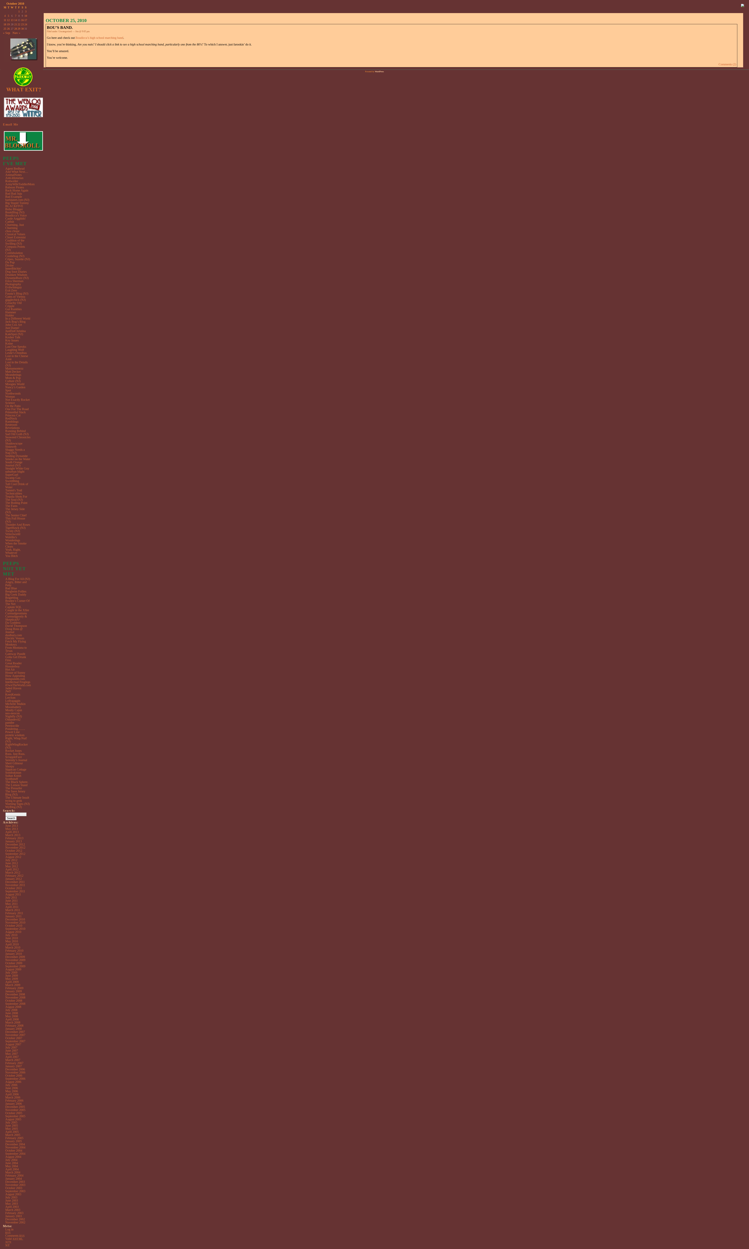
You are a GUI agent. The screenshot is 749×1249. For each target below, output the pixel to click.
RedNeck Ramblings (12, 420)
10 (25, 15)
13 (12, 20)
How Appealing (15, 675)
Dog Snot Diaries (16, 271)
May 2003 (11, 1203)
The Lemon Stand (16, 785)
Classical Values (15, 234)
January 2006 (13, 1103)
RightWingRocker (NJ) (16, 746)
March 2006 (12, 1097)
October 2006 (13, 1075)
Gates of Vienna (15, 296)
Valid (14, 1238)
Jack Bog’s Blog (15, 321)
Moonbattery (13, 707)
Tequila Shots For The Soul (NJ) (16, 498)
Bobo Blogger (14, 209)
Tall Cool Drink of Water (16, 485)
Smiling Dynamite (16, 456)
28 (15, 28)
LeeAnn (10, 697)
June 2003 (11, 1200)
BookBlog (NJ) (14, 212)
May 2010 (11, 941)
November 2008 (15, 997)
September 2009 (15, 966)
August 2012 (13, 857)
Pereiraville (12, 725)
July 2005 (11, 1122)
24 (25, 24)
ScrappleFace (13, 757)
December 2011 (15, 882)
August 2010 (13, 932)
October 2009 (13, 963)
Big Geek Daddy (15, 594)
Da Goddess (12, 622)
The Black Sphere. (16, 782)
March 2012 (12, 872)
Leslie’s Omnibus (16, 353)
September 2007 (15, 1041)
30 (22, 28)
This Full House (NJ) (15, 520)
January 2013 (13, 841)
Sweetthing (12, 481)
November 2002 (15, 1222)
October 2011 (13, 888)
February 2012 (14, 875)
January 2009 (13, 991)
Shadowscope (13, 443)
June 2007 (11, 1050)
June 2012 (11, 863)
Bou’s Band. (60, 27)
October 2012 (13, 850)
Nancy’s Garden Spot (15, 389)
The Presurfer (13, 788)
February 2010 (14, 950)
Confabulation (14, 253)
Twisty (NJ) (12, 531)
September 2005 (15, 1116)
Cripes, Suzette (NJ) (17, 259)
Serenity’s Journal (16, 760)
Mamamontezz (14, 368)
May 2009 (11, 978)
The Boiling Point (16, 502)
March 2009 (12, 985)
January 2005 (13, 1141)
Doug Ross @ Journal (14, 630)
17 (25, 20)
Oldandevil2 (12, 719)
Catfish (9, 221)
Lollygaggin (12, 700)
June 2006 (11, 1088)
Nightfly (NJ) (13, 716)
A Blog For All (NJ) (17, 579)
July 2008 (11, 1010)
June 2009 (11, 975)
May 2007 (11, 1053)
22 (19, 24)
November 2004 (15, 1147)
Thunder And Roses (17, 524)
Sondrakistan (13, 772)
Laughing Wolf (14, 349)
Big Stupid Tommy (17, 203)
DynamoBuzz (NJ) (17, 278)
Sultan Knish (13, 775)
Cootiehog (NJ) (14, 256)
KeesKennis (12, 694)
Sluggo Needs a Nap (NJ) (15, 451)
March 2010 (12, 947)
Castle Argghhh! (15, 218)
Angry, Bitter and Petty (16, 583)
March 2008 (12, 1022)
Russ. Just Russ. (15, 753)
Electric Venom (14, 638)
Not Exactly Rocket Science (17, 401)
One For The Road (17, 409)
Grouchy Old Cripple (13, 304)
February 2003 (14, 1213)
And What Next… (16, 171)
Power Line (12, 732)
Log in (9, 1229)
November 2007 (15, 1035)
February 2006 (14, 1100)
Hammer (10, 312)
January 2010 (13, 953)
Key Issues (12, 340)
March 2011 (12, 910)
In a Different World (17, 318)
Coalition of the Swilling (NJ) (14, 242)
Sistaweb (10, 446)
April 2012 (12, 869)
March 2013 (12, 835)
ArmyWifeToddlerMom (20, 184)
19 (8, 24)
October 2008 (13, 1000)
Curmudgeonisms (16, 613)
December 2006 (15, 1069)
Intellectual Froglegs (17, 682)
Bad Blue (11, 588)
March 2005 (12, 1135)
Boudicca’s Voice (16, 215)
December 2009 (15, 957)
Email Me (10, 124)
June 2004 (11, 1163)
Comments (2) (727, 64)
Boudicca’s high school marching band (99, 37)
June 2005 (11, 1125)
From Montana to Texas (16, 649)
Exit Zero (11, 290)
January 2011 (13, 916)
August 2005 (13, 1119)
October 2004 (13, 1150)
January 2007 (13, 1066)
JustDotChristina (15, 331)
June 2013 (11, 825)
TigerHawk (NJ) (15, 527)
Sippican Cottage (15, 769)
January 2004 (13, 1178)
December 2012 (15, 844)
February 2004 (14, 1175)
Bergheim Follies (15, 591)
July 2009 (11, 972)
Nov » (16, 33)
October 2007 (13, 1038)
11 (5, 20)
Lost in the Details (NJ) (16, 364)
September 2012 (15, 853)
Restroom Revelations (12, 426)
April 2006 (12, 1094)
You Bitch (11, 556)
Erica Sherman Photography (14, 282)
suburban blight (14, 471)
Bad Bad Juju (13, 193)
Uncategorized (65, 31)
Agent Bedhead (15, 168)
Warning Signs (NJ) (17, 803)
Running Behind (15, 431)
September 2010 (15, 928)
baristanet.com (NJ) (17, 199)
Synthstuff (11, 778)
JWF (8, 691)
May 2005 (11, 1128)
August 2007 (13, 1044)
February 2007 (14, 1063)
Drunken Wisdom (16, 274)
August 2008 (13, 1006)
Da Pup (10, 262)
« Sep (6, 33)
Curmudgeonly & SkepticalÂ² (16, 618)
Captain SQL (13, 607)
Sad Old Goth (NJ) (17, 434)
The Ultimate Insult (17, 797)
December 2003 (15, 1181)
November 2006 (15, 1072)
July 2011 (11, 897)
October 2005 (13, 1113)
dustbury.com (13, 635)
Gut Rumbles (13, 309)
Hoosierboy (12, 666)
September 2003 (15, 1191)
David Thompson (16, 625)
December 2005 (15, 1106)
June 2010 (11, 938)
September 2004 (15, 1153)
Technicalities (13, 493)
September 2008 (15, 1003)
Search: (9, 810)
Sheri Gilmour (14, 763)
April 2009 (12, 982)
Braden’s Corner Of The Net (17, 602)
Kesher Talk (12, 337)
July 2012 (11, 860)
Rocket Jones (13, 750)
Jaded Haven (13, 688)
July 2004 (11, 1160)
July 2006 (11, 1085)
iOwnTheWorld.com (18, 685)
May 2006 (11, 1091)
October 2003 (13, 1188)
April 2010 (12, 944)
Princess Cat (12, 415)
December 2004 (15, 1144)
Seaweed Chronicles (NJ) (17, 439)
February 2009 (14, 988)
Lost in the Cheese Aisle (16, 357)
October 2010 (13, 925)
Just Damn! (12, 328)
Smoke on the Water (17, 459)
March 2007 (12, 1060)
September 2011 (15, 891)
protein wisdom (14, 735)
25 (5, 28)
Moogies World (14, 384)
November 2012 (15, 847)
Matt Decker (13, 371)
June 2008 (11, 1013)
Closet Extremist (15, 237)
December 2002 (15, 1219)
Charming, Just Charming (14, 226)
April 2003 (12, 1206)
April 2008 (12, 1019)
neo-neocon (12, 713)
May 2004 (11, 1166)
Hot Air (10, 669)
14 (15, 20)
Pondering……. (15, 729)
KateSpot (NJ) (14, 334)
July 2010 (11, 935)
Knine (9, 343)
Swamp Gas (12, 477)
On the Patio (13, 406)
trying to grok (13, 800)
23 (22, 24)
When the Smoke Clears (16, 545)
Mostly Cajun (13, 710)
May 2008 (11, 1016)
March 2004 (12, 1172)
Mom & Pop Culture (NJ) (13, 379)
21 (15, 24)
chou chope (12, 231)
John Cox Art (13, 324)
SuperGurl (11, 474)
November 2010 (15, 922)
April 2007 (12, 1056)
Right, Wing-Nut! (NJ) (16, 740)
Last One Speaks (15, 346)
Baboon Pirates (14, 187)
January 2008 (13, 1028)
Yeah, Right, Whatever (13, 551)
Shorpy (9, 766)
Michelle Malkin (15, 704)
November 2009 (15, 960)
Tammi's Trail (13, 490)
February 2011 (14, 913)
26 (8, 28)
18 (5, 24)
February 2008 (14, 1025)
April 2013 (12, 832)
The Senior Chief (16, 515)
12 (8, 20)
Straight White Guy (17, 468)
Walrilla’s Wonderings (12, 538)
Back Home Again (16, 190)
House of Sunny (15, 672)
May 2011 (11, 903)
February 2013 (14, 838)
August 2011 (13, 894)
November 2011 (15, 885)
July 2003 (11, 1197)
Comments (15, 1235)
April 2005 (12, 1131)
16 (22, 20)
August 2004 (13, 1156)
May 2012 (11, 866)
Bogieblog (11, 597)
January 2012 (13, 878)
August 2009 (13, 969)
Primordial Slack (15, 412)
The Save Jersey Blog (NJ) (15, 793)
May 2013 (11, 828)
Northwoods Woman (13, 395)
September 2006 (15, 1078)
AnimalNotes (13, 174)
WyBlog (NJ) (13, 807)
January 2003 (13, 1216)
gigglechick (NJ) (15, 299)
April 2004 (12, 1169)
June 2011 (11, 900)
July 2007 (11, 1047)
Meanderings (13, 374)
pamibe (9, 722)
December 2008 (15, 994)
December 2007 (15, 1031)
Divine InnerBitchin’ (13, 267)
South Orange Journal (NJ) (13, 464)
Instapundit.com (15, 679)
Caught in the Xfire (17, 610)
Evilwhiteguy (13, 287)
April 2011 (12, 907)
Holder (9, 315)
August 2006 (13, 1081)
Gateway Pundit (15, 654)
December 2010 (15, 919)
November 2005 (15, 1110)
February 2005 (14, 1138)
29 (19, 28)
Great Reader (13, 663)
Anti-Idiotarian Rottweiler (14, 179)
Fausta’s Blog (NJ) (16, 293)
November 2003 (15, 1185)
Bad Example (13, 196)
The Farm (11, 506)
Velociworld (12, 534)
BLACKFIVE (14, 206)
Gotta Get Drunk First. (15, 658)
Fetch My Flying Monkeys (15, 643)
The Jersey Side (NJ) (15, 510)
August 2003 (13, 1194)
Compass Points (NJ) (15, 248)
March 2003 (12, 1210)
